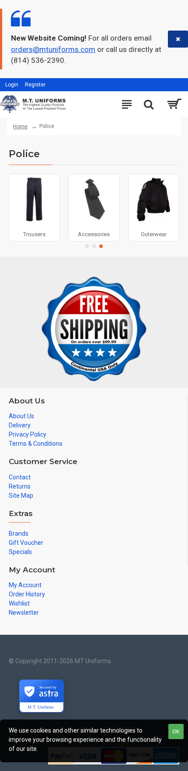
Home (20, 127)
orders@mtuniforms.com (53, 49)
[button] (87, 246)
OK (176, 731)
